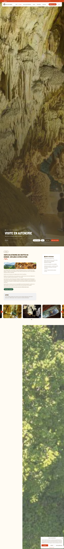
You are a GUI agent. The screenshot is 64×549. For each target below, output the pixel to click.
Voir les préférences (59, 545)
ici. (25, 274)
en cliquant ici (30, 0)
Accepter (44, 545)
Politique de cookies (51, 547)
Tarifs (42, 240)
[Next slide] (62, 312)
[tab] (31, 319)
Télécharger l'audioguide (8, 289)
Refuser (52, 545)
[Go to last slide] (2, 312)
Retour (6, 251)
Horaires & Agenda (37, 240)
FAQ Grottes (48, 240)
